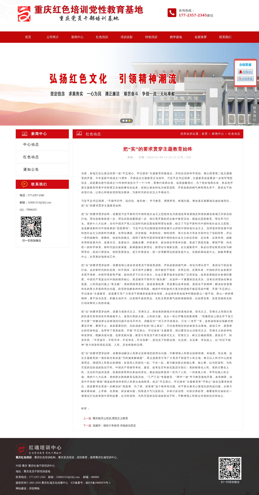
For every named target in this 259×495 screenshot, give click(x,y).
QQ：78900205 (28, 209)
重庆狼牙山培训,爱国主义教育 (110, 418)
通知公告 (31, 169)
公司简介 (53, 37)
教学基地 (176, 37)
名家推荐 (201, 37)
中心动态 (31, 144)
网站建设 (21, 488)
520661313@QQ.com (39, 202)
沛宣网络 (34, 488)
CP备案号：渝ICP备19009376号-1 (91, 482)
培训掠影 (127, 37)
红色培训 (102, 37)
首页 (28, 37)
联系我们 (225, 37)
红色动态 (31, 157)
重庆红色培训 (24, 457)
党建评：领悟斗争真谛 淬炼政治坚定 (114, 425)
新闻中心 (77, 37)
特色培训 (151, 37)
